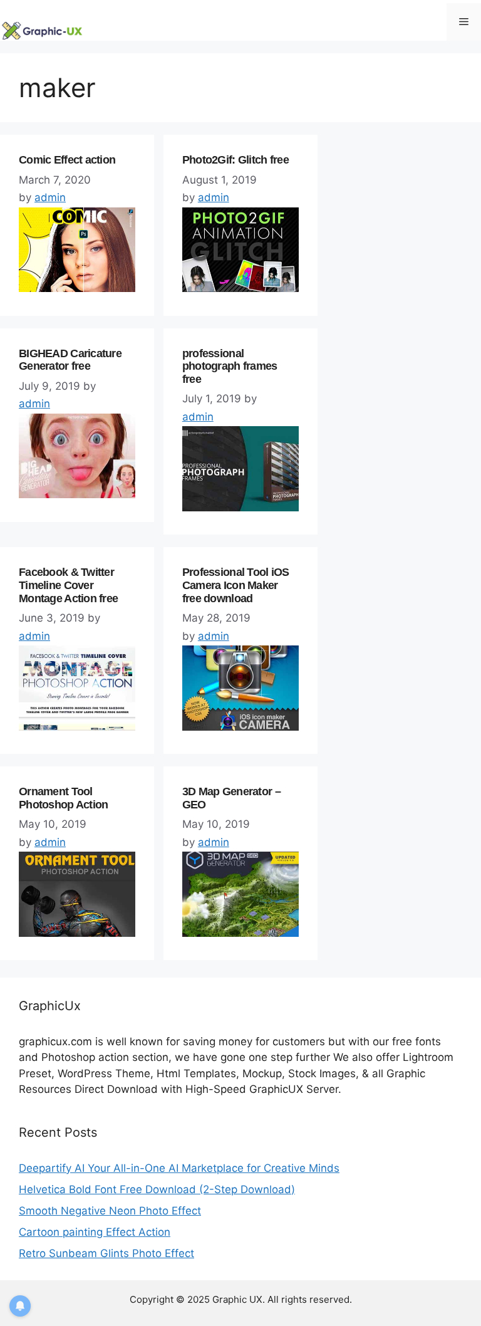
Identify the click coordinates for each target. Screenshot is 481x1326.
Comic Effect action (67, 160)
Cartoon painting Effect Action (94, 1232)
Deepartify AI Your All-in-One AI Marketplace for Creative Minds (179, 1168)
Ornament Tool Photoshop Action (63, 798)
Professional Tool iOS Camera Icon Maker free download (235, 585)
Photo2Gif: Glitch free (235, 160)
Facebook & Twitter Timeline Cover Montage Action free (68, 585)
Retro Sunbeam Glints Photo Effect (106, 1253)
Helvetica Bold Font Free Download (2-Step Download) (157, 1189)
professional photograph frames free (229, 366)
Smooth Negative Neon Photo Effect (110, 1210)
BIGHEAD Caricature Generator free (70, 360)
